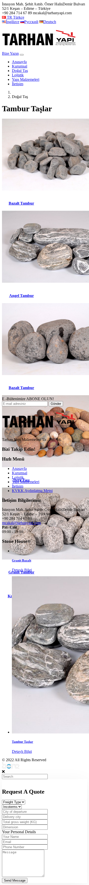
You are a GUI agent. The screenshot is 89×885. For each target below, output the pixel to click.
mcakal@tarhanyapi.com (21, 523)
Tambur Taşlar (22, 742)
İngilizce (12, 22)
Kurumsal (19, 66)
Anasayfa (19, 62)
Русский (31, 22)
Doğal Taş (20, 71)
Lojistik (18, 75)
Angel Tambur (21, 296)
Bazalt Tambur (21, 203)
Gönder (56, 404)
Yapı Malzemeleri (25, 79)
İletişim (17, 84)
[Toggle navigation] (22, 55)
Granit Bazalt (21, 560)
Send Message (14, 880)
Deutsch (49, 22)
